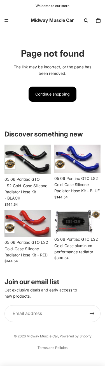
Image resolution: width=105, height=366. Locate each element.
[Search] (86, 20)
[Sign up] (92, 313)
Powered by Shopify (76, 336)
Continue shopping (52, 94)
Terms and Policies (52, 348)
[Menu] (6, 20)
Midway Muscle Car (42, 336)
